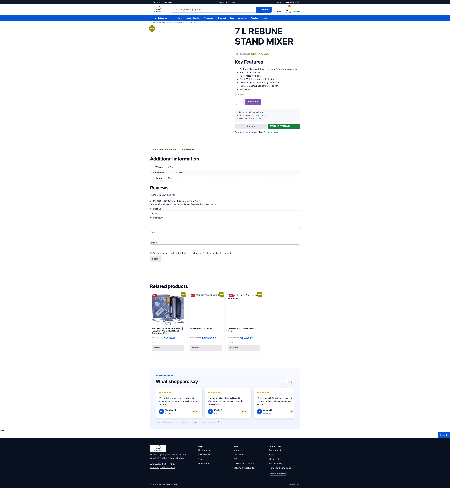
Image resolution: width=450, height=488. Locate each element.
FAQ (236, 459)
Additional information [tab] (164, 149)
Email (153, 242)
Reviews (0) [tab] (188, 149)
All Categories (161, 18)
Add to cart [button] (157, 347)
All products (204, 450)
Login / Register (193, 18)
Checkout (222, 18)
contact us (242, 18)
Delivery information (244, 463)
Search (3, 430)
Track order (204, 463)
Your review (156, 218)
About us (254, 18)
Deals (200, 459)
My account (209, 18)
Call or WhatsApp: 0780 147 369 (288, 2)
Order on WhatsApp (280, 126)
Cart (232, 18)
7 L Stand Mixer (271, 132)
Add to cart (253, 101)
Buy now (250, 126)
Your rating (156, 209)
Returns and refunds (244, 468)
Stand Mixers (163, 22)
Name (154, 232)
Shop (264, 18)
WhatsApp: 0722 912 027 (162, 467)
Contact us (239, 454)
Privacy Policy (276, 463)
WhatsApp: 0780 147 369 (162, 464)
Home (180, 18)
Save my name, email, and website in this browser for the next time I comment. (192, 253)
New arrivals (204, 454)
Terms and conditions (280, 468)
